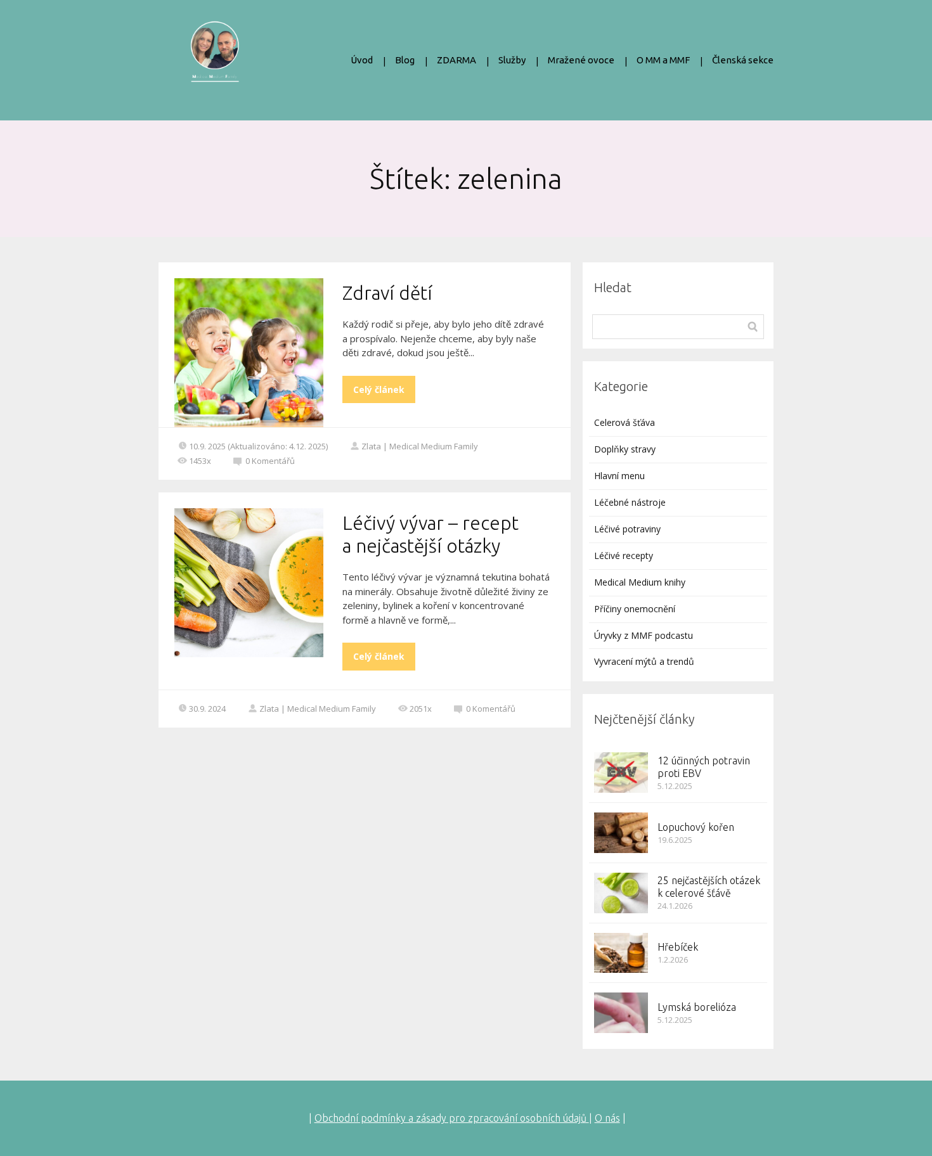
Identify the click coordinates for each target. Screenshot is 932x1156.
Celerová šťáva (624, 422)
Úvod (362, 60)
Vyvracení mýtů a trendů (644, 661)
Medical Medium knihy (639, 582)
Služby (512, 60)
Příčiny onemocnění (634, 609)
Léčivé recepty (623, 555)
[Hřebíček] (621, 953)
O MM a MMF (663, 60)
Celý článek (379, 389)
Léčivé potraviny (627, 529)
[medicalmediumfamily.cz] (215, 60)
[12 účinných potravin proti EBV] (621, 772)
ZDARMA (456, 60)
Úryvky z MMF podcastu (643, 635)
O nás (607, 1118)
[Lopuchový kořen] (621, 832)
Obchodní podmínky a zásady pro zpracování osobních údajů (451, 1118)
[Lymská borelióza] (621, 1012)
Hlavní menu (619, 476)
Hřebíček (677, 947)
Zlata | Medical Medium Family (419, 446)
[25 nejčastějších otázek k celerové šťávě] (621, 893)
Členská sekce (742, 60)
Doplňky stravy (625, 449)
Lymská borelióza (696, 1007)
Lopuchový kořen (695, 827)
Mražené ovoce (581, 60)
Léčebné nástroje (630, 502)
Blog (405, 60)
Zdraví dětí (387, 293)
